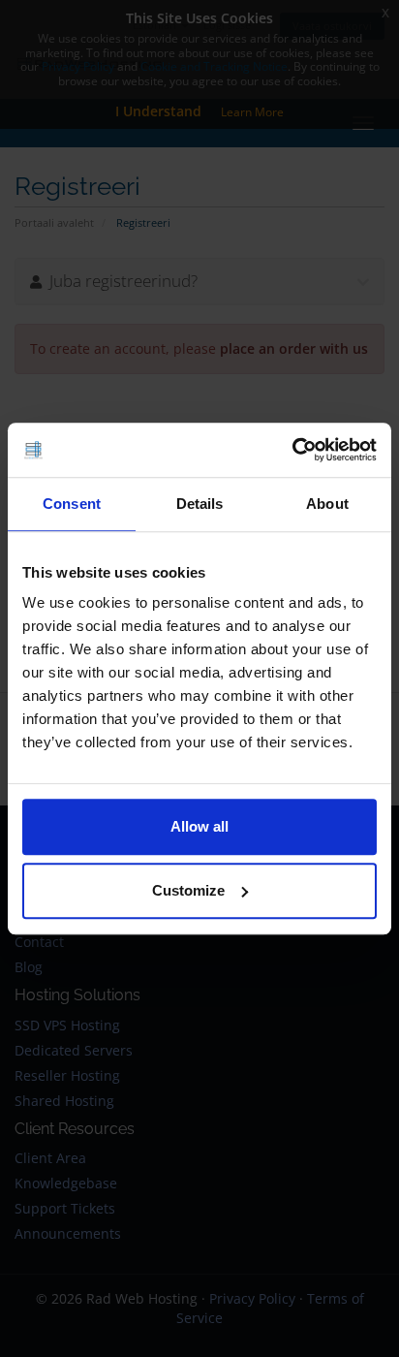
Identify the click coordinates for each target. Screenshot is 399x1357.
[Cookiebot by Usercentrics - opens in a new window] (292, 449)
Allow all (199, 826)
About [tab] (327, 503)
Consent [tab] (72, 503)
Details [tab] (200, 503)
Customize (188, 890)
